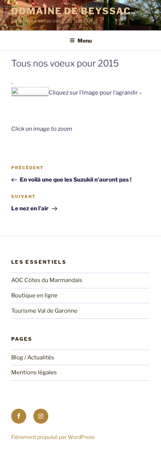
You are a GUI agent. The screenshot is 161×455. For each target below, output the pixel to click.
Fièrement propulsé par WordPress (53, 437)
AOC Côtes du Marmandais (46, 280)
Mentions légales (34, 372)
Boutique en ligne (34, 295)
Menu (85, 40)
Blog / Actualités (32, 357)
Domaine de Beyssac (71, 11)
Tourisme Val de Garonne (44, 310)
